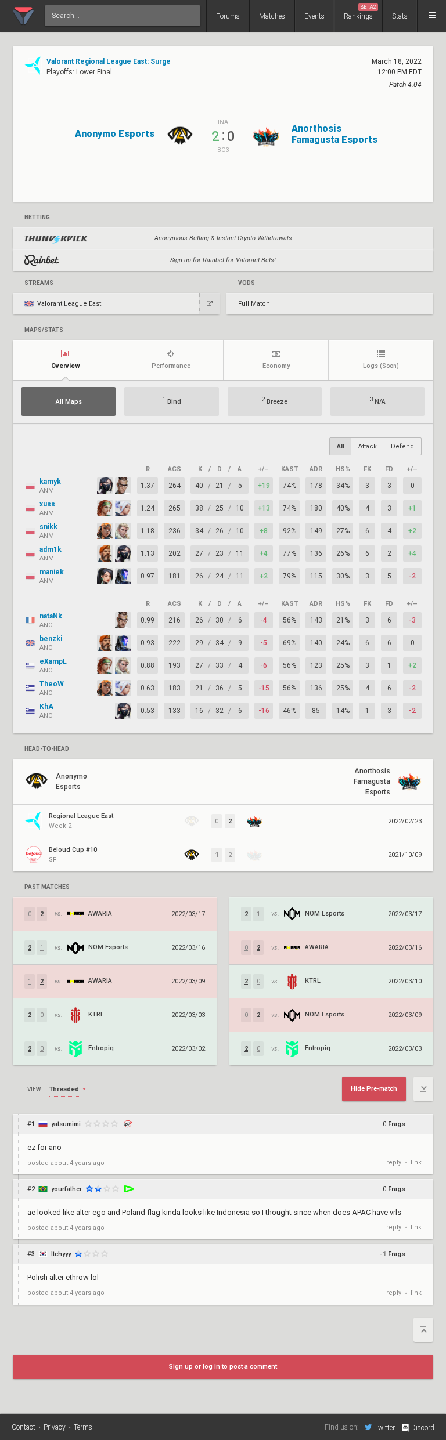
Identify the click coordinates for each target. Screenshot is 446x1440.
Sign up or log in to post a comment (223, 1366)
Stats (400, 16)
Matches (272, 16)
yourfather (66, 1189)
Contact (23, 1427)
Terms (83, 1427)
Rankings (360, 12)
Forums (228, 16)
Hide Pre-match (374, 1088)
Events (314, 16)
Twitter (384, 1427)
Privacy (55, 1427)
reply (393, 1162)
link (416, 1162)
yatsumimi (66, 1124)
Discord (422, 1428)
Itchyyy (61, 1254)
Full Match (254, 303)
